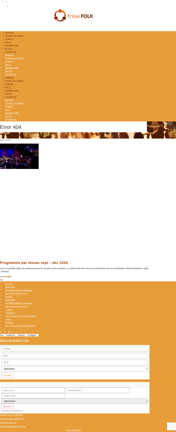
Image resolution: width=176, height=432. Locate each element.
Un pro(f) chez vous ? (16, 294)
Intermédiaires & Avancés (19, 290)
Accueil (9, 284)
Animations (12, 45)
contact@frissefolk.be (12, 427)
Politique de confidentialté (21, 316)
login (9, 310)
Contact (12, 6)
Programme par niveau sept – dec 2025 (34, 263)
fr (4, 1)
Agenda (9, 33)
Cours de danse (14, 36)
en (9, 1)
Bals (8, 42)
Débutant (10, 287)
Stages (9, 39)
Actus (8, 49)
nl (1, 1)
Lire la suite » (6, 276)
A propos (10, 52)
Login (3, 6)
